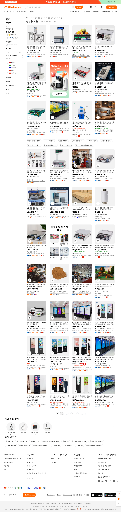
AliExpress (34, 503)
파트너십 (100, 473)
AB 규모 (66, 441)
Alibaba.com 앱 (67, 495)
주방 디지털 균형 (22, 441)
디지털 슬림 (57, 445)
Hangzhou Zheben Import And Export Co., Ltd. (82, 255)
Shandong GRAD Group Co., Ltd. (104, 93)
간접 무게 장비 (63, 141)
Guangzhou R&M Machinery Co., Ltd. (82, 178)
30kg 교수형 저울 (50, 141)
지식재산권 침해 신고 (80, 473)
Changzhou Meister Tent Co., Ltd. (82, 293)
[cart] (96, 7)
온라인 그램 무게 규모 (34, 141)
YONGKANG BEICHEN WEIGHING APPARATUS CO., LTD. (82, 56)
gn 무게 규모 (35, 441)
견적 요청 (53, 462)
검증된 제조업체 (55, 458)
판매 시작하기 (102, 462)
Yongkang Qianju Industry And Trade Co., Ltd (105, 178)
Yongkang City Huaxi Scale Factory (82, 91)
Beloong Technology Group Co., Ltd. (59, 130)
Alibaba (28, 18)
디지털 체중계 (69, 445)
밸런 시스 (80, 445)
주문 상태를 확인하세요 (104, 466)
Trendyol (80, 503)
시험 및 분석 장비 (51, 18)
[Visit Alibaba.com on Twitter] (106, 481)
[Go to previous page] (57, 413)
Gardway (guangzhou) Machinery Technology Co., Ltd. (36, 181)
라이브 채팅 (77, 462)
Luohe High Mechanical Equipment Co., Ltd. (59, 178)
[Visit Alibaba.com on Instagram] (110, 481)
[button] (73, 7)
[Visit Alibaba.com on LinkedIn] (102, 481)
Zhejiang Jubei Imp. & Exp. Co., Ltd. (105, 218)
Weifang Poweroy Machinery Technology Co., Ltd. (36, 216)
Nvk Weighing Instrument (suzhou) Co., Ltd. (36, 95)
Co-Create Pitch (8, 462)
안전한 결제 (30, 458)
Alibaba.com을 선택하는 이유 (12, 458)
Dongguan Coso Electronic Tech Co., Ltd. (36, 54)
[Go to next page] (84, 413)
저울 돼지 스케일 (25, 445)
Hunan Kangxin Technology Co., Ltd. (105, 131)
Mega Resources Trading (79, 216)
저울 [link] (60, 18)
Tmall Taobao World (51, 503)
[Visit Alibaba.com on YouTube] (114, 481)
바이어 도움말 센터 (79, 458)
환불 (75, 469)
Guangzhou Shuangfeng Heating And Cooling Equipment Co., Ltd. (59, 216)
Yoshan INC (30, 293)
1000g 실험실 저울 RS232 (95, 445)
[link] (118, 494)
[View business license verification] (77, 509)
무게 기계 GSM (12, 445)
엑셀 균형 (10, 441)
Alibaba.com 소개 (9, 454)
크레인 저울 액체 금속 (97, 441)
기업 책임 (6, 466)
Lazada (61, 503)
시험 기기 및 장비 (38, 18)
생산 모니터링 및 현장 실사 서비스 (36, 474)
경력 (5, 469)
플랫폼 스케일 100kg (51, 145)
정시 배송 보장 (31, 466)
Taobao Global (68, 503)
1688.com (41, 503)
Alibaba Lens (14, 495)
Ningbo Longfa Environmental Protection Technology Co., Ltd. (82, 134)
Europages (88, 503)
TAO (75, 503)
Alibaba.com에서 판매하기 (105, 458)
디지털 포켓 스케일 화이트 (41, 445)
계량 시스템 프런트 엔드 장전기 (85, 145)
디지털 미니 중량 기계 (34, 145)
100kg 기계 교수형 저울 (80, 441)
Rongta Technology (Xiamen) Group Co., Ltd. (59, 54)
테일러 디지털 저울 (107, 141)
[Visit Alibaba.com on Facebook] (99, 481)
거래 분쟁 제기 (78, 466)
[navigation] (14, 216)
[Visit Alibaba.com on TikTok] (117, 481)
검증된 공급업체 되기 (104, 469)
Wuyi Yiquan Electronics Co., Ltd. (104, 255)
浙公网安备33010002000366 (91, 509)
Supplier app (51, 495)
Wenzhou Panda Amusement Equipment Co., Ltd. (105, 295)
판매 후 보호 (30, 469)
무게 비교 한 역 (92, 141)
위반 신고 (77, 476)
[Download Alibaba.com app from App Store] (97, 495)
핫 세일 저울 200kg (67, 145)
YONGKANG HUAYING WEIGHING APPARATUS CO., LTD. (105, 54)
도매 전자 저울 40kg (78, 141)
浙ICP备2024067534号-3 (108, 509)
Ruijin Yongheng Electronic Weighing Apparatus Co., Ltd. (36, 132)
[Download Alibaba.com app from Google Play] (110, 495)
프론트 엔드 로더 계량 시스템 (51, 441)
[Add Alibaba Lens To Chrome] (29, 495)
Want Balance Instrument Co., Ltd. (36, 253)
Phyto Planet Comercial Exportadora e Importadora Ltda (59, 293)
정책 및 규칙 (30, 478)
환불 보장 (30, 462)
